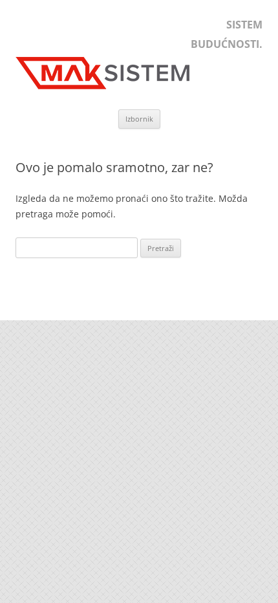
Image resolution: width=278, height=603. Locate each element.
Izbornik (139, 119)
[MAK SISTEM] (109, 89)
